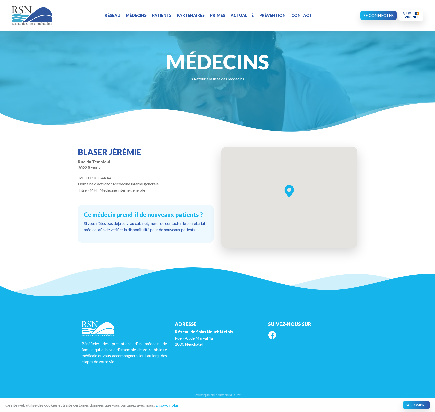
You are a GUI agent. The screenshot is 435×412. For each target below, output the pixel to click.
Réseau (112, 15)
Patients (161, 15)
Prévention (272, 15)
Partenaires (191, 15)
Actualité (242, 15)
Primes (217, 15)
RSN (32, 15)
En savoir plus (167, 405)
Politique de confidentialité (217, 394)
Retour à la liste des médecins (218, 78)
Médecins (136, 15)
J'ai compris (416, 405)
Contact (301, 15)
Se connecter (379, 15)
